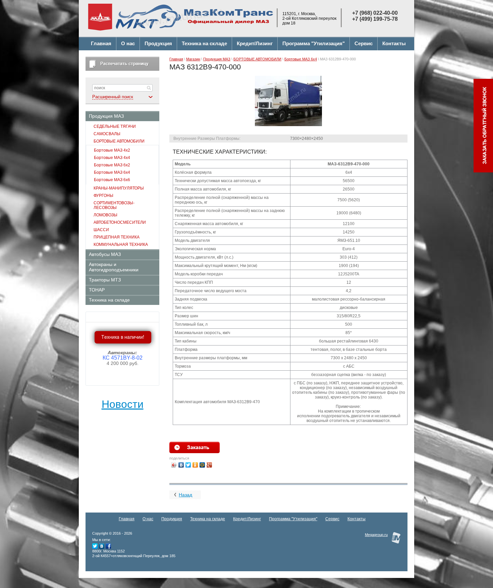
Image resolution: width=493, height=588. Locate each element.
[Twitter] (188, 465)
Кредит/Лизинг (247, 519)
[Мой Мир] (202, 465)
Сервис (332, 519)
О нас (148, 519)
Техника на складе (207, 519)
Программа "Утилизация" (293, 519)
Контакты (356, 519)
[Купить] (194, 447)
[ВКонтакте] (181, 465)
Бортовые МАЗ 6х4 (300, 59)
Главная (176, 59)
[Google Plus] (209, 465)
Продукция (171, 519)
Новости (123, 404)
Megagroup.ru (376, 535)
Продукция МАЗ (216, 59)
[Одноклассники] (195, 465)
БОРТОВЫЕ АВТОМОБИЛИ (257, 59)
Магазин (193, 59)
